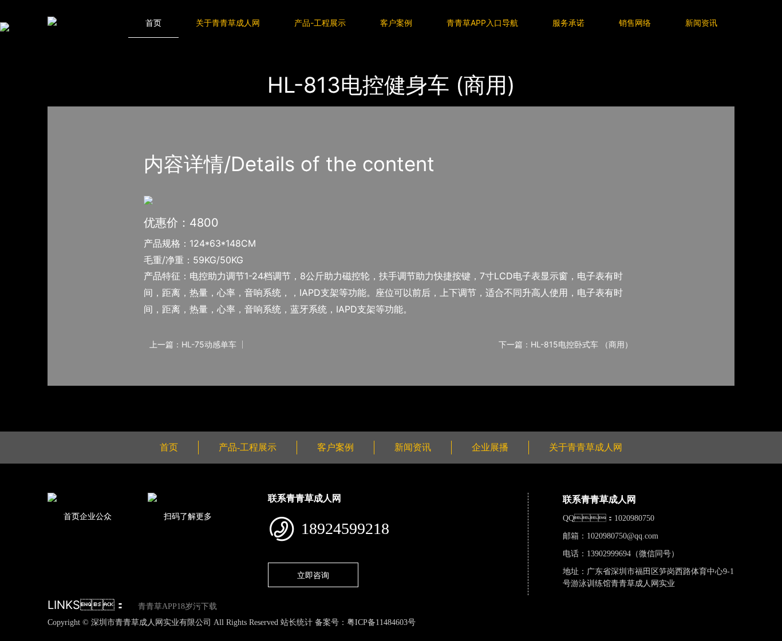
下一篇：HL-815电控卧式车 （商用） (566, 345)
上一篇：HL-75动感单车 (192, 345)
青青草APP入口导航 (482, 22)
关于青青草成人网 (228, 22)
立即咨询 (313, 575)
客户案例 (396, 22)
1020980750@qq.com (622, 536)
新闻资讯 (701, 22)
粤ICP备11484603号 (381, 622)
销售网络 (635, 22)
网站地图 (17, 635)
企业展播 (490, 447)
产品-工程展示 (320, 22)
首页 (153, 22)
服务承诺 (568, 22)
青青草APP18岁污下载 (177, 606)
